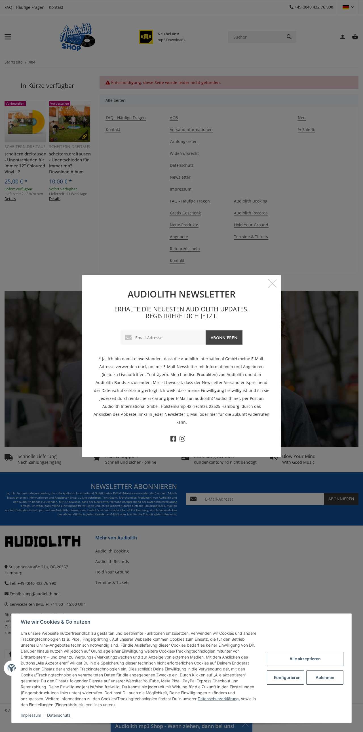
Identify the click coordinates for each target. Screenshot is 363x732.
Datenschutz (59, 715)
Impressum (31, 715)
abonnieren (224, 337)
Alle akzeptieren (305, 658)
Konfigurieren (287, 677)
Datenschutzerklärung (218, 698)
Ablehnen (325, 677)
